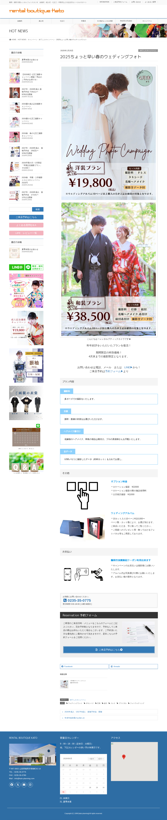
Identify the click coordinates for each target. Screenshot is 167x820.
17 (63, 783)
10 (63, 779)
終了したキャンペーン (148, 50)
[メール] (24, 784)
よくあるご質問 (150, 2)
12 (77, 779)
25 (70, 787)
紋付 (105, 703)
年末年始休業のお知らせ (75, 718)
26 (77, 787)
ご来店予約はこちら (109, 649)
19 (77, 783)
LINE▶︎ (128, 367)
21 (90, 783)
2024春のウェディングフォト (78, 680)
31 (63, 792)
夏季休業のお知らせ (30, 60)
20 (83, 783)
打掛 (98, 703)
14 (90, 779)
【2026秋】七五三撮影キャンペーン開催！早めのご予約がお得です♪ (32, 77)
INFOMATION (104, 2)
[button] (124, 757)
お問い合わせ (136, 2)
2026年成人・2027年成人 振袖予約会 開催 (83, 712)
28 (90, 787)
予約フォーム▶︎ (114, 371)
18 (70, 783)
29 (97, 787)
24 (63, 787)
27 (83, 787)
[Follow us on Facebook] (11, 784)
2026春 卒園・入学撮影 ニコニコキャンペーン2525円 (33, 180)
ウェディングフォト (75, 703)
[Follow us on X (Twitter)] (17, 784)
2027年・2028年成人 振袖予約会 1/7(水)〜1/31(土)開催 (32, 194)
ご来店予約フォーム (120, 2)
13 (83, 779)
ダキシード (90, 703)
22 (97, 783)
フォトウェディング (137, 703)
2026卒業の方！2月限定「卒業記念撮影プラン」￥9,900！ (32, 165)
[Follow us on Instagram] (30, 784)
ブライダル (123, 703)
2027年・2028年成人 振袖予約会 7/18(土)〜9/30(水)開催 (32, 91)
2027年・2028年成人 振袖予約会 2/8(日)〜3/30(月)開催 (32, 150)
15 (97, 779)
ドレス (113, 703)
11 (70, 779)
